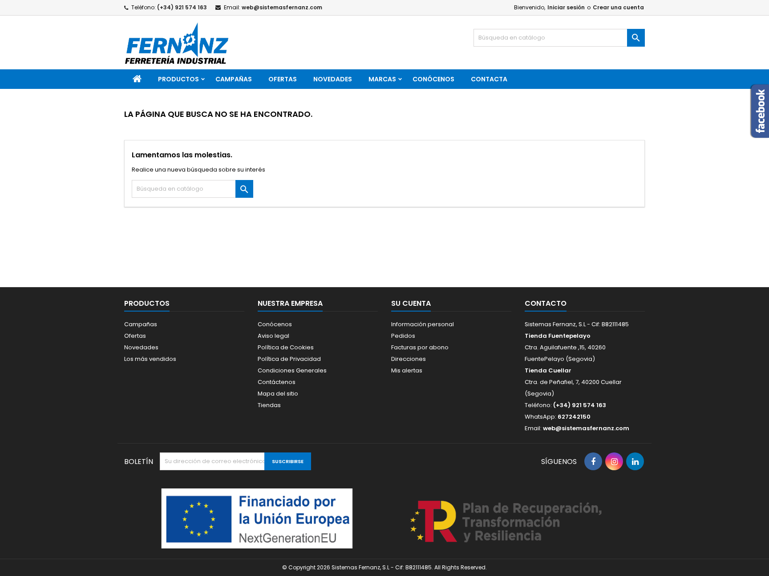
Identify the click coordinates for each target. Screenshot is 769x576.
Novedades (141, 347)
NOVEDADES (332, 79)
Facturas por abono (420, 347)
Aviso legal (273, 336)
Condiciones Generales (292, 370)
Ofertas (135, 336)
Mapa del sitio (278, 393)
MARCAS (382, 79)
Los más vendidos (150, 359)
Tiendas (269, 405)
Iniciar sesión (566, 7)
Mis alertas (406, 370)
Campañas (233, 79)
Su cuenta (411, 303)
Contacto (546, 303)
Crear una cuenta (618, 7)
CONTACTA (489, 79)
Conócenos (433, 79)
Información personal (422, 324)
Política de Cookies (286, 347)
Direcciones (408, 359)
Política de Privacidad (289, 359)
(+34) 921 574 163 (182, 7)
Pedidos (403, 336)
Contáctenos (276, 382)
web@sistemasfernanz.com (282, 7)
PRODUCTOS (178, 79)
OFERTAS (282, 79)
